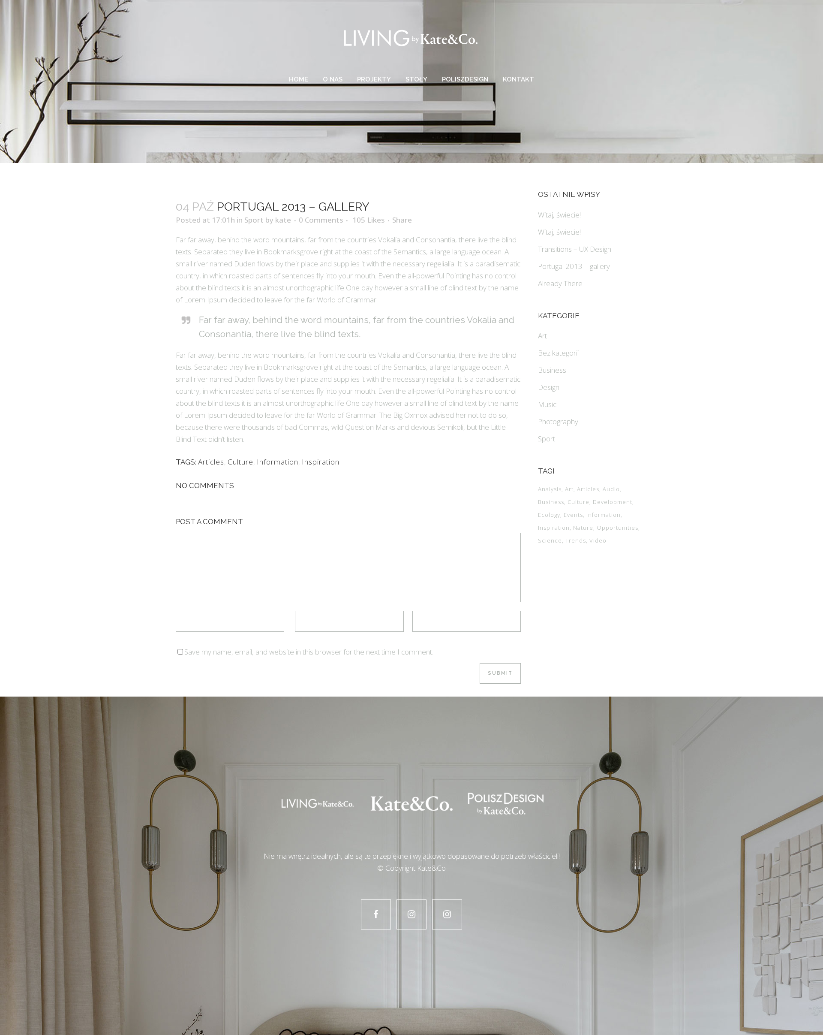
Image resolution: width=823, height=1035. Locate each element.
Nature (583, 527)
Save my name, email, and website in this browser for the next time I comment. (308, 652)
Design (548, 387)
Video (598, 540)
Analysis (550, 489)
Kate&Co (431, 868)
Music (547, 404)
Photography (558, 421)
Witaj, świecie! (559, 215)
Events (573, 515)
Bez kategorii (558, 353)
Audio (611, 489)
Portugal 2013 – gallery (574, 266)
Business (552, 370)
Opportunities (617, 527)
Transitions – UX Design (574, 249)
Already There (560, 283)
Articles (211, 462)
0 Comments (321, 220)
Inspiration (320, 462)
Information (277, 462)
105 (368, 220)
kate (283, 220)
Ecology (549, 515)
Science (550, 540)
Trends (575, 540)
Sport (254, 220)
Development (612, 502)
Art (542, 336)
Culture (240, 462)
